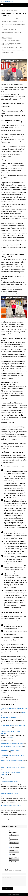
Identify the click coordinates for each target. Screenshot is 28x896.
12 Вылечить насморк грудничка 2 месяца (12, 50)
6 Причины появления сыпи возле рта (11, 32)
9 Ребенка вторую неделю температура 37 (12, 40)
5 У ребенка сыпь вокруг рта (8, 29)
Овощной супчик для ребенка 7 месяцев (12, 743)
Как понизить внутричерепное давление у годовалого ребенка (14, 862)
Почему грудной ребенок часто (9, 793)
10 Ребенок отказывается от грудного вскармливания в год (11, 43)
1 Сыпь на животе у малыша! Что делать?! (12, 19)
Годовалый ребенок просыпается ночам (13, 851)
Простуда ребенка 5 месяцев (9, 764)
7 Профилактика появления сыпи (10, 35)
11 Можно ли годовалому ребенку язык (11, 47)
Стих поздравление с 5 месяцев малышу (12, 746)
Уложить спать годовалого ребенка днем (13, 843)
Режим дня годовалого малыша (9, 781)
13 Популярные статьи (7, 52)
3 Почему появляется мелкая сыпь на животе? (13, 24)
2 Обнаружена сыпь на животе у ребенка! (12, 21)
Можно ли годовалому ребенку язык (13, 725)
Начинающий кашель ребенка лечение (11, 805)
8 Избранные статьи (6, 37)
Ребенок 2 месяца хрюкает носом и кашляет (13, 767)
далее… (24, 712)
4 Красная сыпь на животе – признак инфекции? (14, 27)
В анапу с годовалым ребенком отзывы (13, 834)
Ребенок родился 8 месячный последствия (12, 760)
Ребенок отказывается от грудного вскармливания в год (13, 717)
